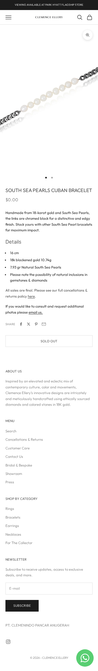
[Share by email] (44, 324)
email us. (36, 312)
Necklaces (13, 534)
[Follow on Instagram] (8, 641)
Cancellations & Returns (24, 439)
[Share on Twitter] (28, 324)
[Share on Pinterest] (36, 324)
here (31, 296)
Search (10, 431)
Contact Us (14, 456)
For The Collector (18, 543)
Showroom (13, 473)
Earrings (12, 525)
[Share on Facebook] (21, 324)
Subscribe (22, 605)
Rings (9, 508)
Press (9, 482)
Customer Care (17, 448)
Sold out (49, 341)
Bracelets (12, 517)
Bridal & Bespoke (18, 465)
